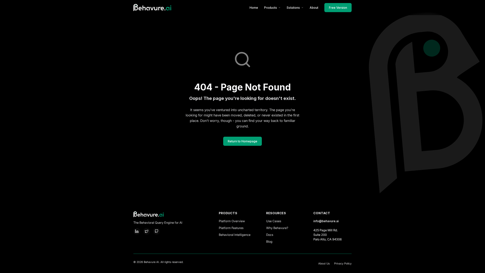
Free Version (338, 7)
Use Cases (273, 221)
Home (254, 7)
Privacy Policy (343, 263)
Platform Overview (232, 221)
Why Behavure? (277, 228)
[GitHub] (156, 231)
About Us (324, 263)
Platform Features (231, 228)
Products (270, 7)
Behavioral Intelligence (234, 235)
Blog (269, 241)
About (314, 7)
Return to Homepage (242, 141)
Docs (269, 235)
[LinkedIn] (136, 231)
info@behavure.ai (326, 221)
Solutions (293, 7)
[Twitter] (146, 231)
